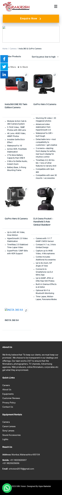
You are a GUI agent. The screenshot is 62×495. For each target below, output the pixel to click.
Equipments (8, 394)
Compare (26, 74)
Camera (13, 49)
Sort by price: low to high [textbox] (44, 57)
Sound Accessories (11, 435)
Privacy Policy (9, 403)
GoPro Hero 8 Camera (16, 219)
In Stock (24, 67)
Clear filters (10, 67)
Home (4, 49)
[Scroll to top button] (57, 482)
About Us (6, 390)
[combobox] (45, 57)
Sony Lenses (8, 431)
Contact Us (7, 407)
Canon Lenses (9, 427)
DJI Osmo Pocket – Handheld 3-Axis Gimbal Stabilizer (43, 222)
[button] (55, 6)
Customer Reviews (11, 398)
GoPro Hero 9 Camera (44, 104)
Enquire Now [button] (28, 18)
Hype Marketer (44, 486)
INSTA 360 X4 (12, 320)
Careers (6, 385)
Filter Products (14, 57)
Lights (5, 439)
